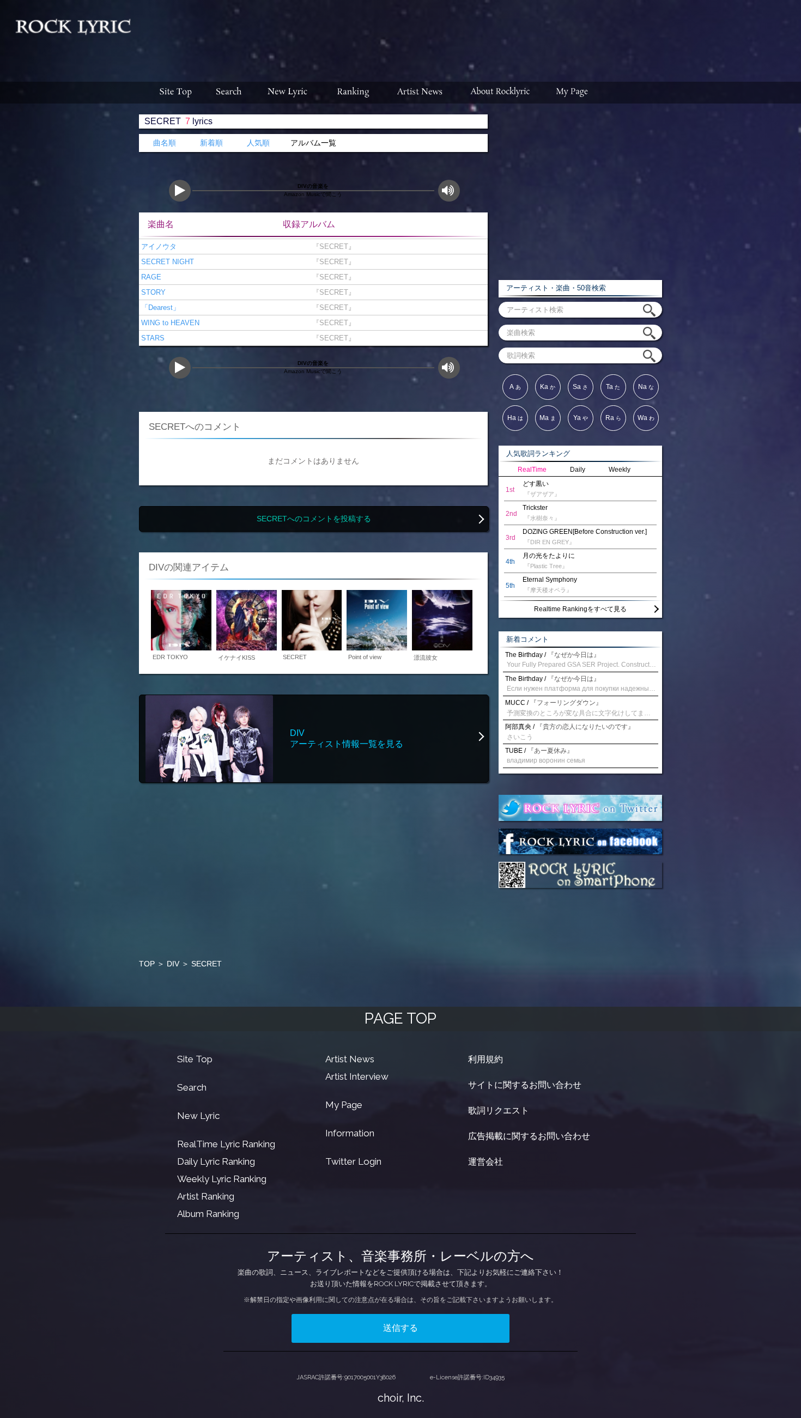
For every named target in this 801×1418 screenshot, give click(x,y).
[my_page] (572, 93)
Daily (577, 469)
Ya (580, 418)
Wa (646, 418)
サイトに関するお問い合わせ (524, 1085)
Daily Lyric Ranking (216, 1161)
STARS (152, 338)
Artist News (349, 1059)
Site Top (195, 1059)
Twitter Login (353, 1161)
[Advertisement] (470, 35)
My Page (343, 1104)
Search (192, 1087)
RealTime (532, 469)
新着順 (211, 143)
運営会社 (485, 1162)
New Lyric (198, 1115)
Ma (547, 418)
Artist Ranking (205, 1196)
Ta (613, 387)
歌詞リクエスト (498, 1110)
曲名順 (164, 143)
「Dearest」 (159, 307)
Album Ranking (208, 1213)
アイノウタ (158, 246)
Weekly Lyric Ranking (221, 1178)
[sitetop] (174, 93)
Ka (547, 387)
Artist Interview (357, 1076)
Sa (580, 387)
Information (349, 1133)
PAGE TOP (400, 1018)
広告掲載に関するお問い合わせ (529, 1136)
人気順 (258, 143)
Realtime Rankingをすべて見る (580, 609)
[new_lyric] (287, 93)
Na (646, 387)
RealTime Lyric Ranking (226, 1144)
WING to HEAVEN (169, 323)
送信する (400, 1328)
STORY (152, 292)
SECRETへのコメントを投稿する (314, 519)
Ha (515, 418)
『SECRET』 (331, 246)
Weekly (619, 469)
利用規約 (485, 1059)
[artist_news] (420, 93)
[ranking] (353, 93)
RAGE (150, 277)
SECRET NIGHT (166, 262)
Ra (613, 418)
